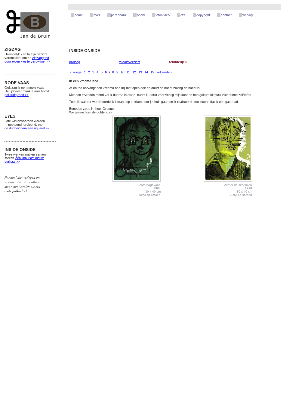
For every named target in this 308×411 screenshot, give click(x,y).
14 (146, 72)
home (79, 15)
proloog (74, 62)
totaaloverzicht (129, 62)
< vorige (76, 72)
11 (128, 72)
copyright (203, 15)
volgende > (164, 72)
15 (152, 72)
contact (226, 15)
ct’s (183, 15)
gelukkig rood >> (17, 95)
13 (140, 72)
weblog (247, 15)
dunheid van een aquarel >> (29, 128)
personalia (118, 15)
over (97, 15)
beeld (141, 15)
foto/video (163, 15)
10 (122, 72)
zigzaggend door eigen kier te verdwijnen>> (27, 59)
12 (134, 72)
